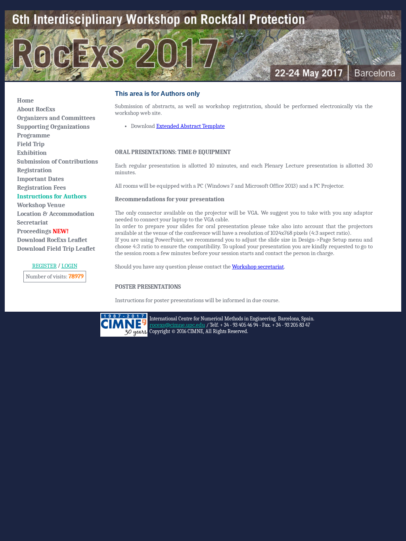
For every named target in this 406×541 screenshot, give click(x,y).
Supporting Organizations (53, 126)
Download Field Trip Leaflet (56, 248)
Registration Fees (41, 187)
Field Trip (30, 144)
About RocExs (36, 109)
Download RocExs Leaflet (52, 240)
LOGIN (69, 266)
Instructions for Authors (51, 196)
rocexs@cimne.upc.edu (177, 325)
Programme (33, 135)
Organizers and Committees (56, 118)
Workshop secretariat (258, 266)
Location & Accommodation (55, 213)
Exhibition (32, 152)
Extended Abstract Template (190, 126)
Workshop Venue (41, 205)
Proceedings (43, 231)
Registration (34, 170)
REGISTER (44, 266)
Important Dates (40, 179)
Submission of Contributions (57, 161)
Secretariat (32, 222)
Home (25, 100)
